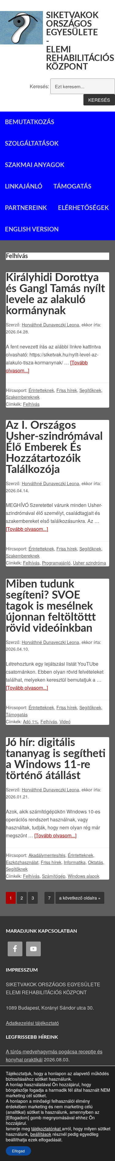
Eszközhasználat (22, 862)
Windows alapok (83, 876)
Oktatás (95, 862)
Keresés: (39, 86)
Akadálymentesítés (47, 855)
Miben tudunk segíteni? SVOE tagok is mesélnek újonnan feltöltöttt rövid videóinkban (51, 606)
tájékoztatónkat (46, 1128)
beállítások (40, 1134)
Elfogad (18, 1150)
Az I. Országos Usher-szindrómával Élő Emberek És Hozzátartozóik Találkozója (54, 447)
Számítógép (53, 876)
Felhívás (31, 404)
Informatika (75, 862)
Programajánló (56, 563)
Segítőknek (90, 390)
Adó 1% (30, 721)
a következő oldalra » (78, 896)
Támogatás (17, 714)
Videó (65, 721)
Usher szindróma (89, 563)
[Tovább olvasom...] (27, 528)
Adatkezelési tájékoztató (32, 1022)
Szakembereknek (23, 397)
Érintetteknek (41, 390)
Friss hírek (66, 390)
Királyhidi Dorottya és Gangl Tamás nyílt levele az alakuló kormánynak (55, 294)
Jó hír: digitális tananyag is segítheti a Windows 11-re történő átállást (55, 759)
